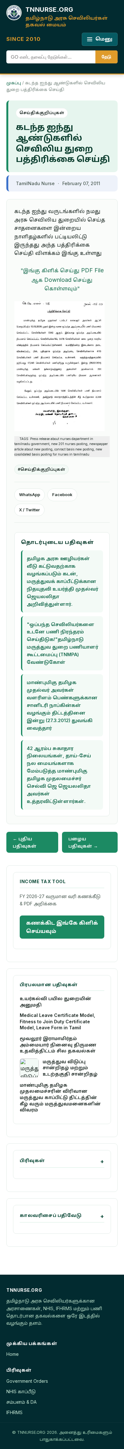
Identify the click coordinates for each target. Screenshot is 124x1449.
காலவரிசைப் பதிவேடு (50, 1215)
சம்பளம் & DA (21, 1402)
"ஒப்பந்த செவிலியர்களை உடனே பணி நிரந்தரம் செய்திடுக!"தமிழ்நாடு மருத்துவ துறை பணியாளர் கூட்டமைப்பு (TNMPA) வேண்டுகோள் (62, 643)
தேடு (106, 56)
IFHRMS (14, 1412)
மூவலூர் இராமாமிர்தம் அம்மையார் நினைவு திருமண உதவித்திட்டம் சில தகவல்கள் (58, 1044)
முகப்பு (13, 82)
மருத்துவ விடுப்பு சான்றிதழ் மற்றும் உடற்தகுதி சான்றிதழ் (70, 1068)
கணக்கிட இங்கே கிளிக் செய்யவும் (62, 927)
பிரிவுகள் (32, 1160)
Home (12, 1354)
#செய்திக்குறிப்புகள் (41, 469)
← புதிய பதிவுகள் (25, 842)
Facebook (62, 494)
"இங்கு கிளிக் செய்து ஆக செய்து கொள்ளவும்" (62, 279)
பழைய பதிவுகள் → (83, 842)
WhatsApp (29, 494)
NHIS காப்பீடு (21, 1391)
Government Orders (27, 1381)
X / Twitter (29, 509)
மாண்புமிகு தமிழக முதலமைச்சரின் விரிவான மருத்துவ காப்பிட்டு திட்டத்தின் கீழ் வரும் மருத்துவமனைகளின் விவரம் (60, 1097)
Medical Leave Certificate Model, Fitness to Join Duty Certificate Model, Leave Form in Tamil (57, 1021)
